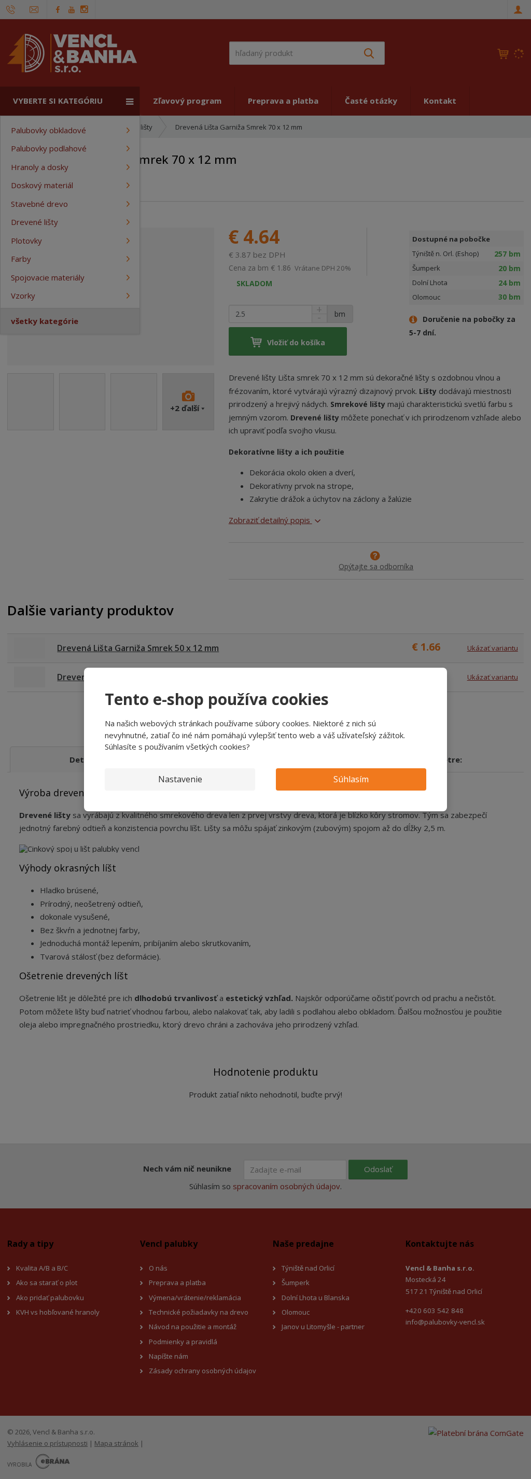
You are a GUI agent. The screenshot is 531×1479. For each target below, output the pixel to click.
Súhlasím (351, 779)
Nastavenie (180, 779)
